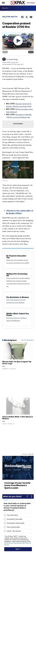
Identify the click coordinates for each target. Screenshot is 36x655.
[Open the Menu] (3, 2)
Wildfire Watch (9, 17)
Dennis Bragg (13, 59)
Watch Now (30, 2)
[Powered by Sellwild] (31, 454)
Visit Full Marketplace (27, 340)
